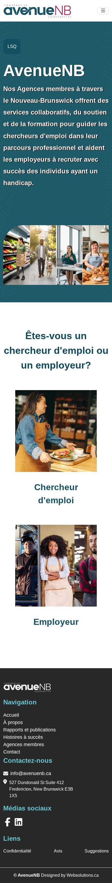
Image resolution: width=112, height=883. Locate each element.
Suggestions (97, 851)
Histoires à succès (23, 737)
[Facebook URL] (8, 822)
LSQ (12, 46)
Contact (11, 752)
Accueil (11, 715)
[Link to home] (27, 689)
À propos (13, 722)
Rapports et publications (29, 730)
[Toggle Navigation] (103, 11)
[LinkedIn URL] (19, 822)
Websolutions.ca (83, 875)
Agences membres (23, 744)
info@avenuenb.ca (30, 773)
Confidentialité (17, 851)
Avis (58, 851)
